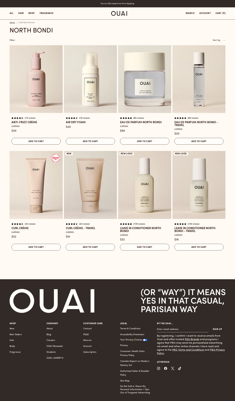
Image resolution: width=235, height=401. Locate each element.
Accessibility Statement (132, 334)
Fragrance (15, 352)
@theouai (163, 362)
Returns (87, 340)
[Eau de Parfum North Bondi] (144, 79)
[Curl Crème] (36, 185)
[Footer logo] (52, 301)
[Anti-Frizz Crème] (36, 79)
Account (87, 346)
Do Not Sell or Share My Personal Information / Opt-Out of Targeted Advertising (135, 389)
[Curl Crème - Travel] (90, 185)
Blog (49, 334)
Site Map (125, 381)
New (12, 329)
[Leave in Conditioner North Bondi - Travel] (199, 185)
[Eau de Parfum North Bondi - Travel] (199, 79)
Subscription (89, 352)
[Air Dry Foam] (90, 79)
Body (12, 346)
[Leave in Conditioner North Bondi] (144, 185)
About (50, 329)
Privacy (124, 345)
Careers (51, 340)
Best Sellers (16, 334)
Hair (12, 340)
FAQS (86, 334)
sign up (217, 329)
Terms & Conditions (130, 329)
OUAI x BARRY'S (55, 358)
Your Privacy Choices (131, 340)
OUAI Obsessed (55, 346)
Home (12, 23)
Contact (87, 329)
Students (51, 352)
